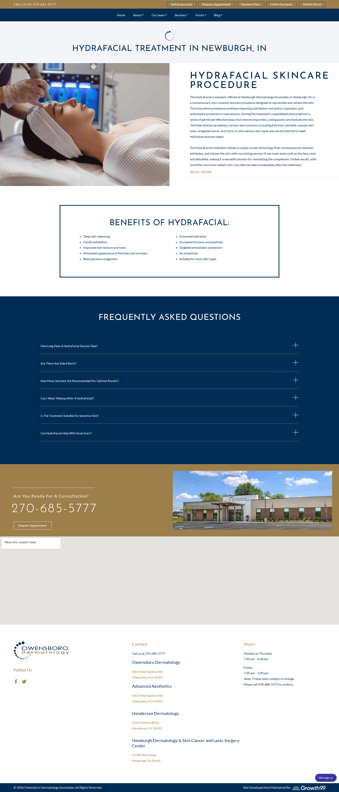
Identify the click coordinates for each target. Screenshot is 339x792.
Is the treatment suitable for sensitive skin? (69, 415)
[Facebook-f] (16, 681)
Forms (200, 15)
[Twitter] (24, 681)
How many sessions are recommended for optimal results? (80, 381)
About (137, 15)
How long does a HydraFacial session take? (69, 346)
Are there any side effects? (58, 363)
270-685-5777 (54, 509)
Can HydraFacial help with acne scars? (66, 433)
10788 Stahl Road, (144, 755)
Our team (158, 15)
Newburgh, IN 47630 (146, 760)
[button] (263, 173)
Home (121, 15)
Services (180, 15)
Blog (217, 15)
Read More (201, 172)
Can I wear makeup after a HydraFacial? (67, 398)
